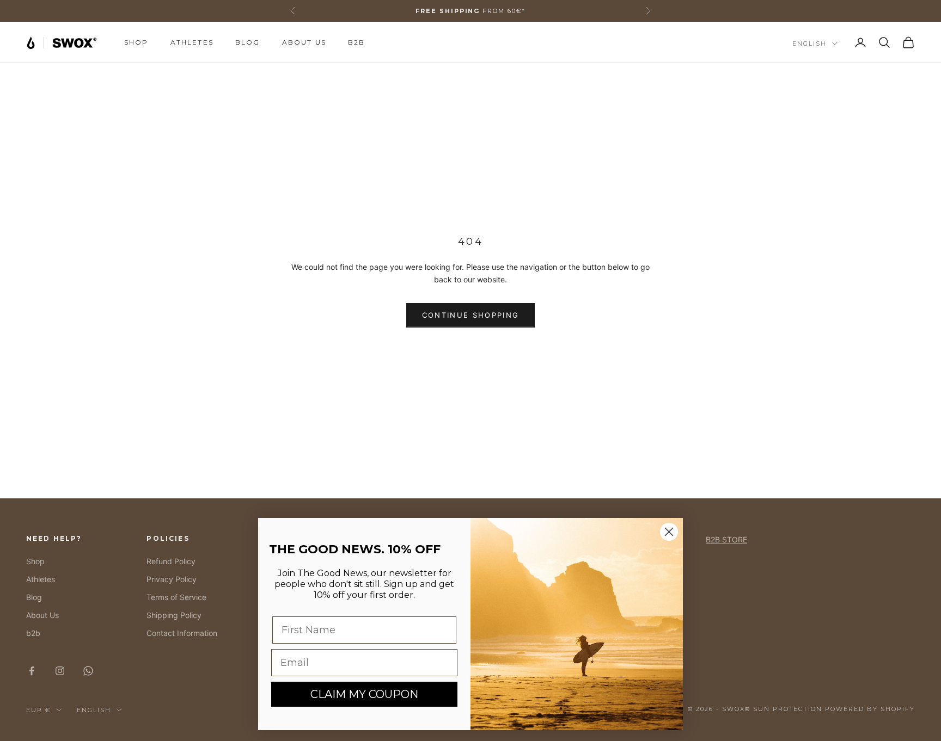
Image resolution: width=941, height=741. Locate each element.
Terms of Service (176, 597)
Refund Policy (170, 561)
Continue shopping (471, 315)
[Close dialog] (669, 531)
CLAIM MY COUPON (364, 694)
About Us (304, 42)
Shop (136, 42)
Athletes (191, 42)
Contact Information (181, 633)
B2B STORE (726, 539)
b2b (356, 42)
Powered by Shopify (870, 709)
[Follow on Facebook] (31, 670)
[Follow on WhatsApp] (88, 670)
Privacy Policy (171, 579)
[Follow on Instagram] (59, 670)
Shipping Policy (173, 615)
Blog (247, 42)
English (809, 43)
